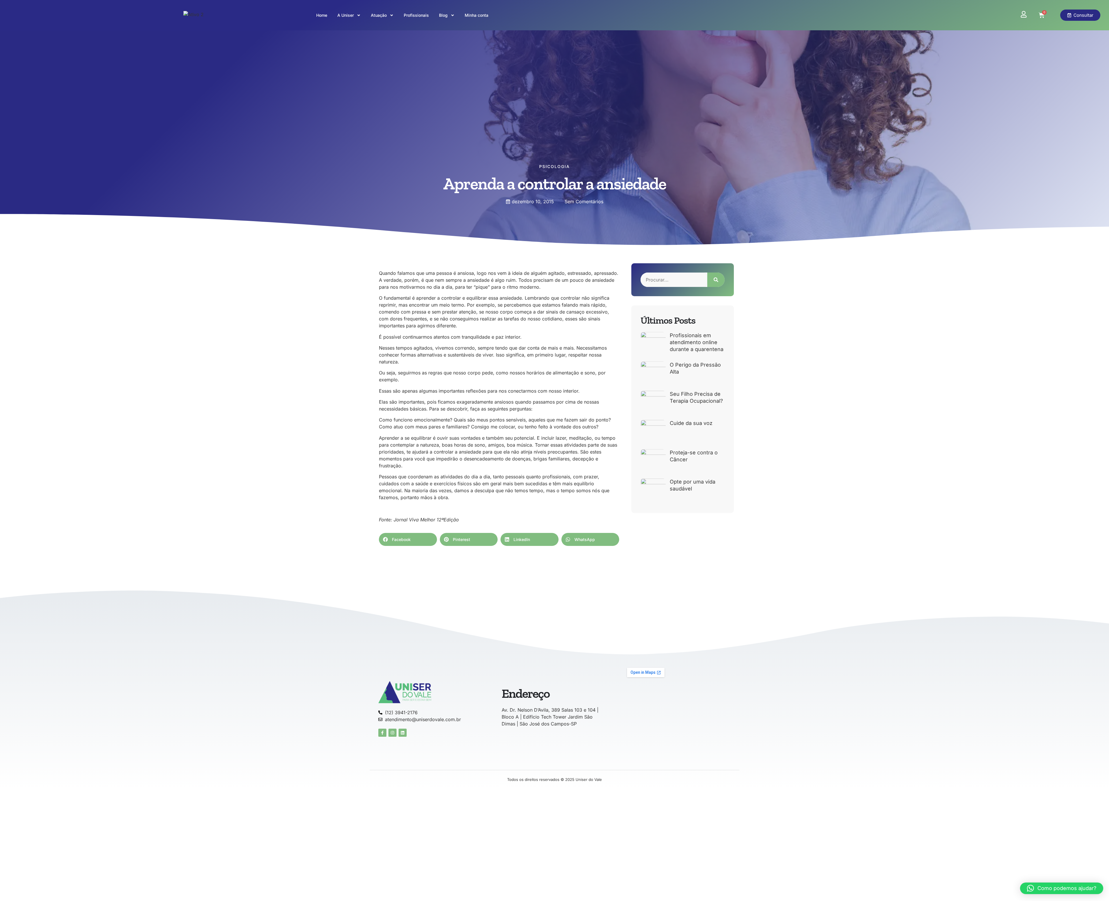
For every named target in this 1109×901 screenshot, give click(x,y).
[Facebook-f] (382, 733)
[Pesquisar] (716, 280)
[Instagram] (392, 733)
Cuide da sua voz (691, 423)
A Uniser (345, 15)
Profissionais (416, 15)
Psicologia (554, 166)
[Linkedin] (403, 733)
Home (321, 15)
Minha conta (476, 15)
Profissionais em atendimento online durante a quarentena (696, 342)
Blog (443, 15)
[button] (408, 539)
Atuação (379, 15)
